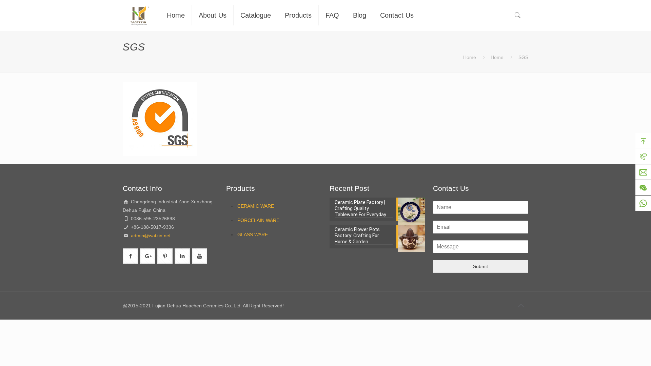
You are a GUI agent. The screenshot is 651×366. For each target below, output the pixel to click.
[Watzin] (140, 15)
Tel (643, 156)
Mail (643, 172)
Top (643, 141)
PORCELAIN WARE (258, 220)
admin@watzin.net (150, 235)
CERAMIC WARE (255, 206)
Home (469, 57)
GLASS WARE (252, 234)
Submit (480, 266)
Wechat (643, 188)
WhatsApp (643, 203)
